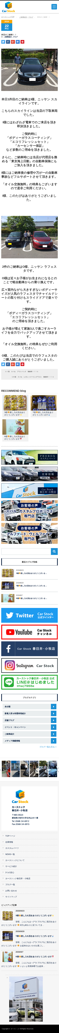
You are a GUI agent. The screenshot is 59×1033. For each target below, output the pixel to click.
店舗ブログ (9, 720)
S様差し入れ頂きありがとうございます (34, 916)
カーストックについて (15, 860)
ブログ (30, 17)
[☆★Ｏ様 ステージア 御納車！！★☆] (15, 769)
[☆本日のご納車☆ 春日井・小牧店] (6, 769)
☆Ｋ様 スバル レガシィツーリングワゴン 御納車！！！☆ (33, 377)
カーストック (15, 1029)
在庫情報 (9, 842)
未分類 (7, 706)
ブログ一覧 (10, 885)
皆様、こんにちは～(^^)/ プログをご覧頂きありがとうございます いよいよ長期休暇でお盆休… (29, 964)
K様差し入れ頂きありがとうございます (34, 957)
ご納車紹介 (23, 17)
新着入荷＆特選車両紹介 (15, 713)
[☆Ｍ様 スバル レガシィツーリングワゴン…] (34, 769)
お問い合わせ (11, 891)
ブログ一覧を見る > (47, 747)
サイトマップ (11, 897)
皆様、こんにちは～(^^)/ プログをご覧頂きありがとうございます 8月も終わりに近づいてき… (29, 923)
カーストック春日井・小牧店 (17, 879)
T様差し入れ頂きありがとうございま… (31, 586)
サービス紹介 (11, 866)
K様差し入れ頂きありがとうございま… (31, 598)
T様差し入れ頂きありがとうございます (34, 936)
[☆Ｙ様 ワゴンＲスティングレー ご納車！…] (52, 769)
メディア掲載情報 (12, 741)
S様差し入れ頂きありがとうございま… (31, 573)
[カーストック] (14, 7)
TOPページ (10, 836)
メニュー (54, 6)
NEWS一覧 (10, 854)
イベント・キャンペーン (15, 727)
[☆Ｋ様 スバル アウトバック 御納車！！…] (24, 769)
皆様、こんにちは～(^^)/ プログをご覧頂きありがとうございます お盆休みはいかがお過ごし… (29, 944)
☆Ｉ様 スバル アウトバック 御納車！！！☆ (21, 371)
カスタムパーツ (12, 848)
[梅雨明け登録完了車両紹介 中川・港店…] (43, 769)
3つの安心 (9, 872)
